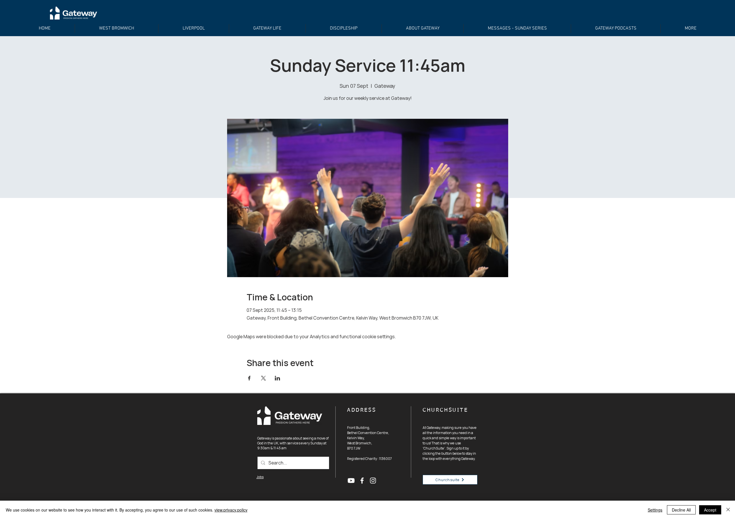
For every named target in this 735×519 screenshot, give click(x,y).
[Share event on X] (263, 378)
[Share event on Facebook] (249, 378)
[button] (344, 28)
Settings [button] (655, 510)
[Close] (728, 509)
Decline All (681, 510)
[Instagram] (373, 481)
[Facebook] (362, 481)
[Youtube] (351, 481)
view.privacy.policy (230, 510)
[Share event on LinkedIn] (277, 378)
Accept (710, 510)
